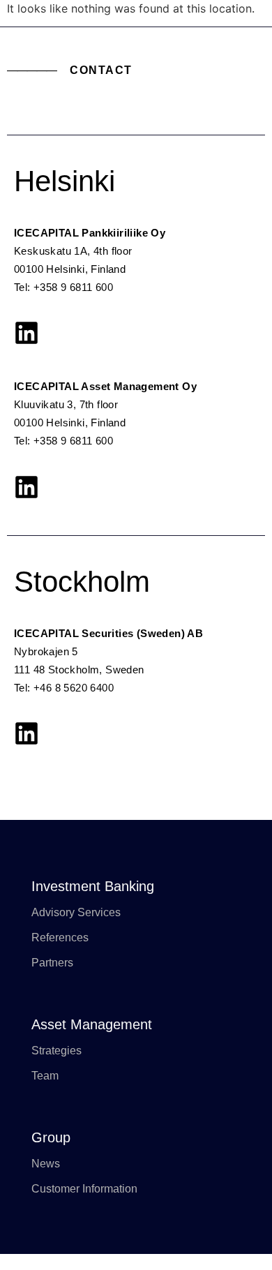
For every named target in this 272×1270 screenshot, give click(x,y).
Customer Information (84, 1189)
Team (45, 1076)
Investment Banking (92, 886)
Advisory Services (76, 912)
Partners (52, 963)
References (60, 937)
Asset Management (91, 1024)
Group (50, 1137)
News (45, 1164)
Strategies (56, 1050)
